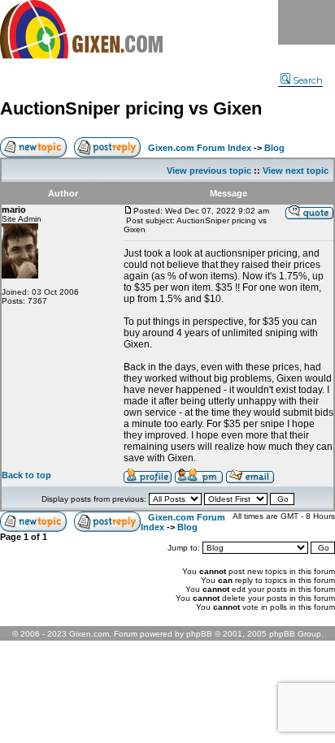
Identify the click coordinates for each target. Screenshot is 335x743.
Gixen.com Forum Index (199, 148)
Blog (274, 148)
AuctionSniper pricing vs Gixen (131, 108)
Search (308, 80)
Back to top (26, 475)
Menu (306, 22)
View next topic (295, 170)
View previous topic (209, 170)
